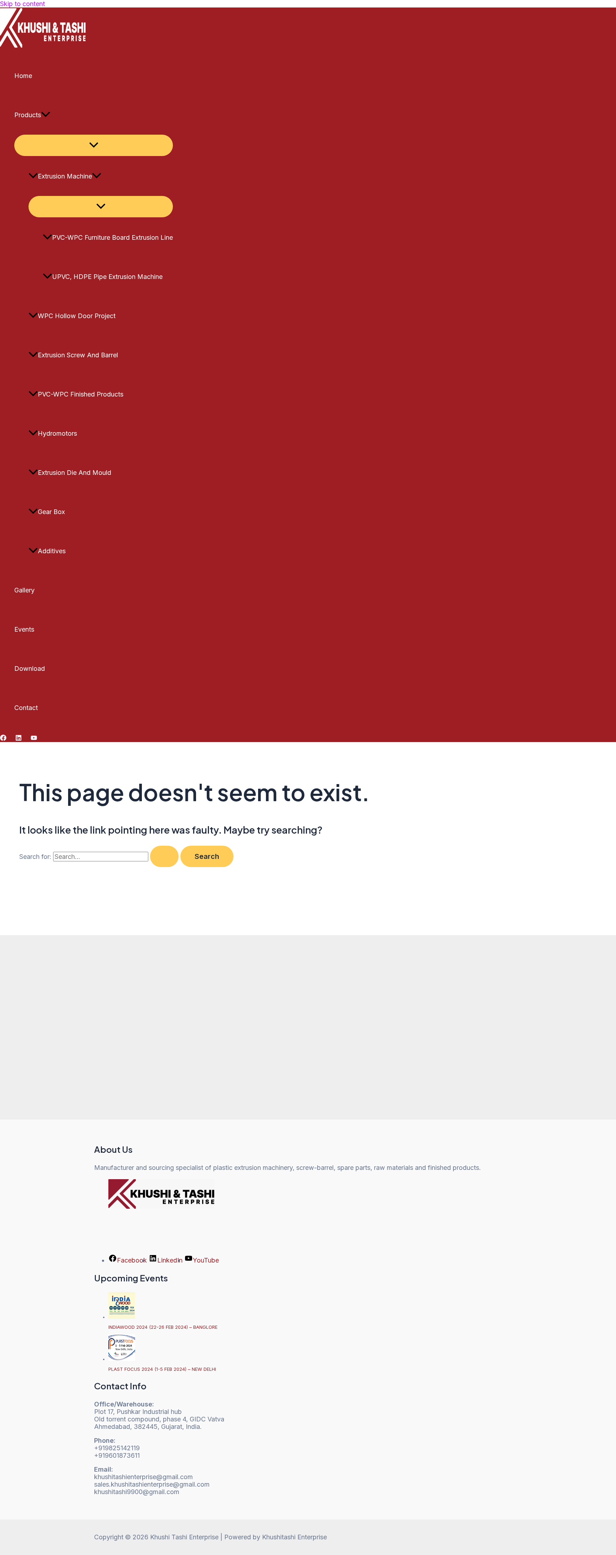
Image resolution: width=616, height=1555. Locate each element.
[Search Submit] (164, 856)
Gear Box (51, 511)
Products (27, 115)
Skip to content (22, 3)
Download (29, 668)
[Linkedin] (18, 738)
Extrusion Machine (65, 176)
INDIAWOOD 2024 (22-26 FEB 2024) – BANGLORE (162, 1327)
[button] (45, 115)
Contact (26, 707)
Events (24, 629)
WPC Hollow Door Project (76, 316)
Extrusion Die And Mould (74, 472)
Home (23, 75)
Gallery (24, 590)
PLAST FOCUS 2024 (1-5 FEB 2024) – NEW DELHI (162, 1369)
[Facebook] (3, 738)
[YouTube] (34, 738)
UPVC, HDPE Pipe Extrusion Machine (107, 276)
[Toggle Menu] (93, 145)
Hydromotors (57, 433)
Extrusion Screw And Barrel (78, 355)
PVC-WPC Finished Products (80, 394)
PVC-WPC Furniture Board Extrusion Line (112, 237)
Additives (52, 551)
